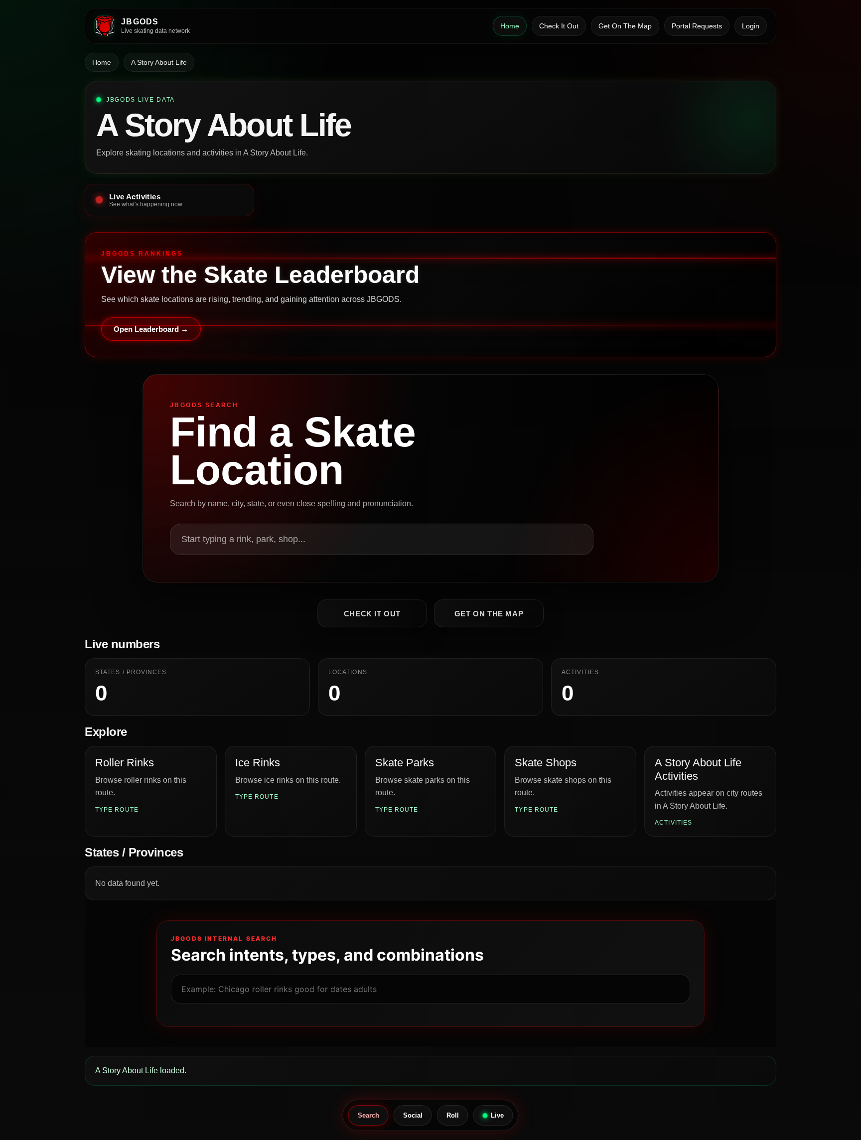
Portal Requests (697, 26)
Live (497, 1115)
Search (368, 1115)
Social (413, 1115)
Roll (452, 1115)
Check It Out (558, 26)
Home (509, 26)
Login (750, 26)
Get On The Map (625, 26)
